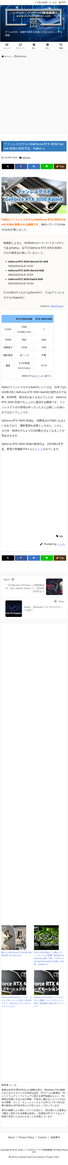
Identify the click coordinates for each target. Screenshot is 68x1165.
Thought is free (52, 1157)
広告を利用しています (47, 2)
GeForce (21, 56)
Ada (61, 536)
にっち (61, 544)
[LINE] (47, 166)
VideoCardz (56, 306)
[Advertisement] (34, 96)
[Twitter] (8, 166)
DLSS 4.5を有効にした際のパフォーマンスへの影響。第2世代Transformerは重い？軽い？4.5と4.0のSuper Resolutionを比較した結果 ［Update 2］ (49, 958)
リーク (39, 376)
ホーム (7, 56)
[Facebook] (21, 166)
